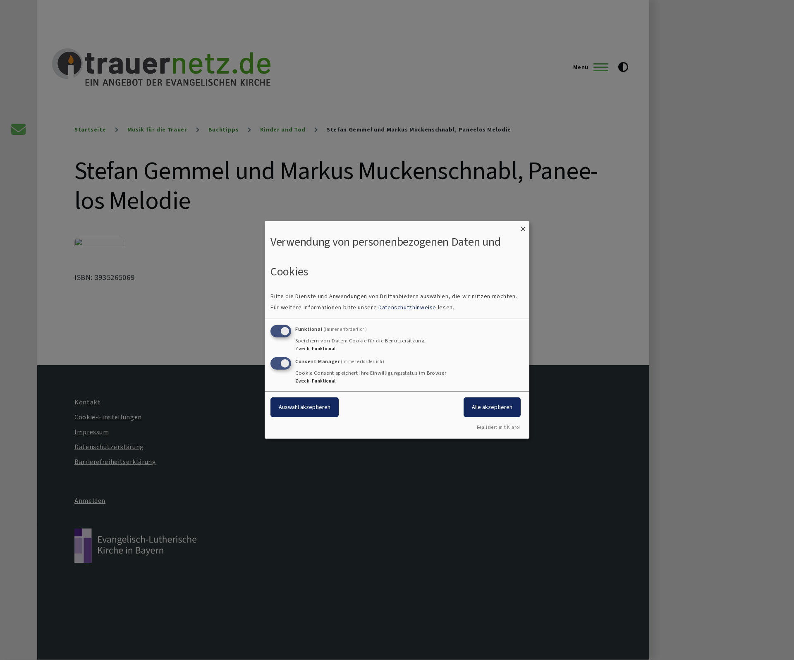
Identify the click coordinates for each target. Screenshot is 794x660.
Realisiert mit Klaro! (498, 427)
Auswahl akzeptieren (304, 407)
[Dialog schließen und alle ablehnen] (523, 226)
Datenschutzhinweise (407, 307)
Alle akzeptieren (492, 407)
